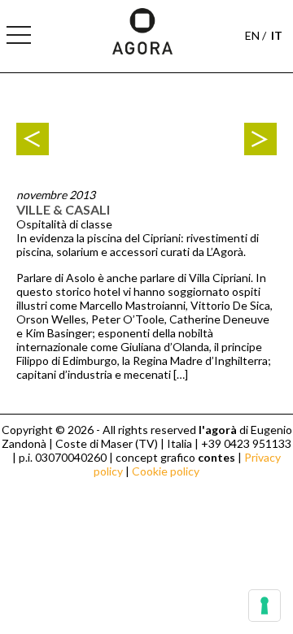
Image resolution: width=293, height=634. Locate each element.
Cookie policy (165, 471)
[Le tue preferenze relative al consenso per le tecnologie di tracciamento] (264, 605)
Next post (260, 139)
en (252, 35)
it (276, 35)
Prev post (32, 139)
